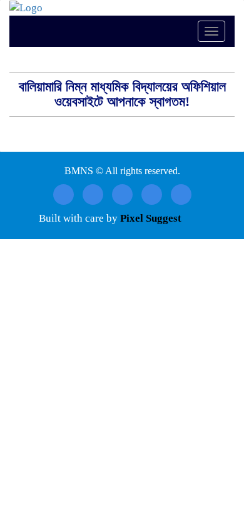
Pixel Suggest (150, 218)
